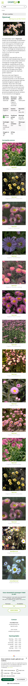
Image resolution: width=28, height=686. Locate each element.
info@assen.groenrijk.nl (14, 631)
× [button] (26, 658)
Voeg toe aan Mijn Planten (18, 19)
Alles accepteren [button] (7, 679)
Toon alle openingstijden (14, 650)
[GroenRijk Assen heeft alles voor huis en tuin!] (14, 2)
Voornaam (7, 603)
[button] (14, 683)
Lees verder (10, 667)
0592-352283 (14, 629)
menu (2, 2)
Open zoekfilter (8, 14)
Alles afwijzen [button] (21, 679)
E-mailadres (20, 603)
